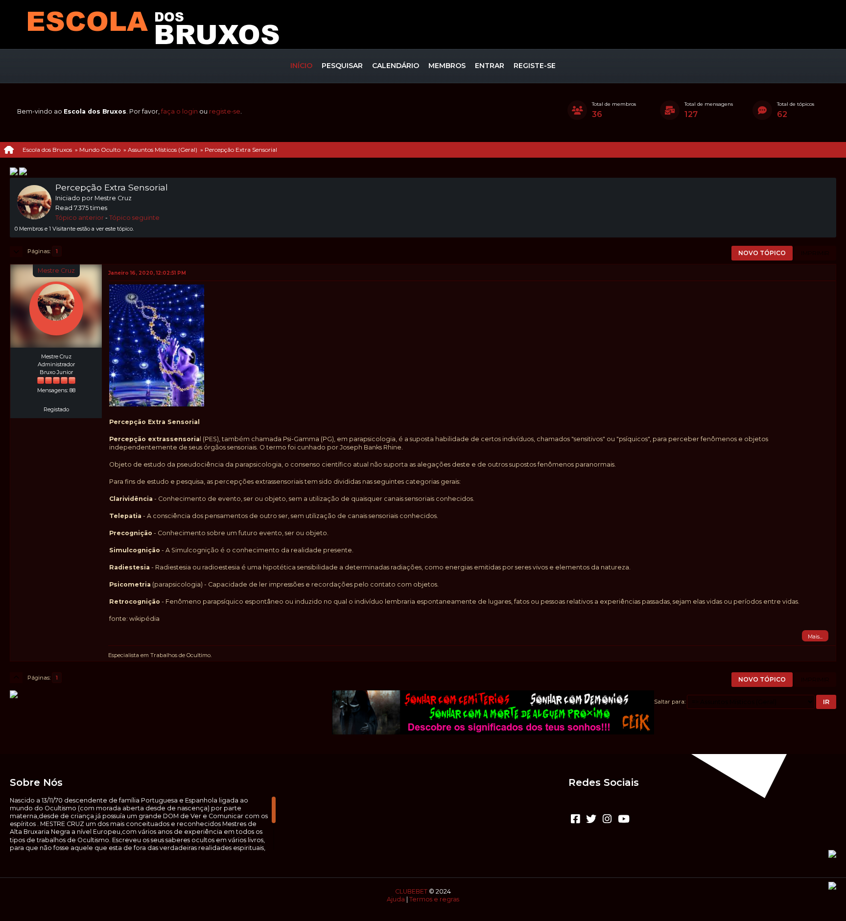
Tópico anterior (79, 217)
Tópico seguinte (134, 217)
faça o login (179, 111)
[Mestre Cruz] (56, 398)
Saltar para (669, 701)
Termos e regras (434, 899)
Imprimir (815, 253)
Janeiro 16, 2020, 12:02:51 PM (147, 273)
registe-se (224, 111)
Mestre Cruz (56, 270)
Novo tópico (762, 253)
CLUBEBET (411, 891)
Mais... (815, 636)
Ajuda (396, 899)
